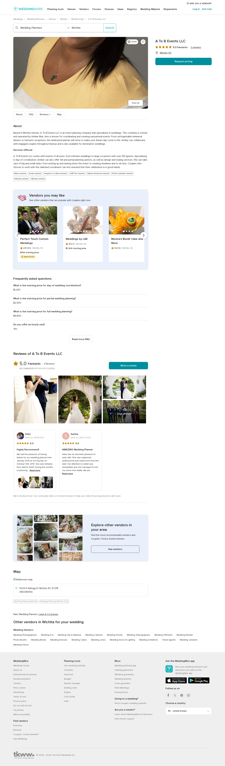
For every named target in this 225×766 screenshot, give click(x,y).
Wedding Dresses (58, 640)
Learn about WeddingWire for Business (133, 714)
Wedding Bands (38, 640)
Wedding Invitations (148, 640)
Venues (71, 9)
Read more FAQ (81, 339)
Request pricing (183, 61)
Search (109, 27)
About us (17, 670)
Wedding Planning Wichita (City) (54, 601)
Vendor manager (72, 683)
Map (59, 114)
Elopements (170, 9)
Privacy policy (19, 701)
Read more (35, 470)
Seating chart (70, 687)
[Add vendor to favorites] (143, 41)
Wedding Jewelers (189, 640)
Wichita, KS (165, 52)
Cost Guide (69, 696)
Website (150, 9)
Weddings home (21, 665)
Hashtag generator (124, 670)
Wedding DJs (47, 635)
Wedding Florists (115, 635)
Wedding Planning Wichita (25, 601)
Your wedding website (74, 665)
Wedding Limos (98, 640)
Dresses (109, 9)
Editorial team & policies (25, 674)
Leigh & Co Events (48, 614)
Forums (96, 9)
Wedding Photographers (25, 635)
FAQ (31, 114)
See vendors (115, 549)
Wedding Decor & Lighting (122, 640)
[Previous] (17, 235)
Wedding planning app (125, 665)
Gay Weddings (20, 738)
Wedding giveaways (124, 674)
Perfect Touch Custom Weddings (34, 241)
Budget (67, 679)
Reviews (45, 114)
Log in (196, 9)
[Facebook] (168, 695)
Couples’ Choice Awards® (25, 734)
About (19, 114)
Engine (67, 692)
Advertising (18, 692)
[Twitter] (175, 695)
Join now (207, 9)
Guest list (68, 674)
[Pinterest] (181, 695)
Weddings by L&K (77, 239)
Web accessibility (21, 714)
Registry (132, 9)
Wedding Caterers (94, 635)
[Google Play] (199, 683)
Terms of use (19, 696)
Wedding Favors (21, 644)
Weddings (18, 19)
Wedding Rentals (184, 635)
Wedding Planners (36, 19)
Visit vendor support (124, 718)
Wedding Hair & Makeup (69, 635)
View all (135, 103)
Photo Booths (20, 640)
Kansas (52, 19)
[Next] (143, 235)
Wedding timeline (123, 679)
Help (66, 701)
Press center (19, 687)
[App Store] (176, 683)
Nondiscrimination (22, 679)
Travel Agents (169, 640)
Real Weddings (122, 687)
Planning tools (55, 9)
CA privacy (18, 710)
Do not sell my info (22, 705)
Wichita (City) (77, 19)
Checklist (68, 670)
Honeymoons (121, 692)
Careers (17, 683)
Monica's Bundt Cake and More (127, 241)
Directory (17, 725)
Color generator (122, 683)
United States (180, 711)
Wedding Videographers (138, 635)
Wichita (64, 19)
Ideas (120, 9)
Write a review (128, 365)
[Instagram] (188, 695)
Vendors (84, 9)
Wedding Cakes (79, 640)
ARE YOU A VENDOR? (200, 3)
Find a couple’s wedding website (130, 703)
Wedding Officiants (163, 635)
